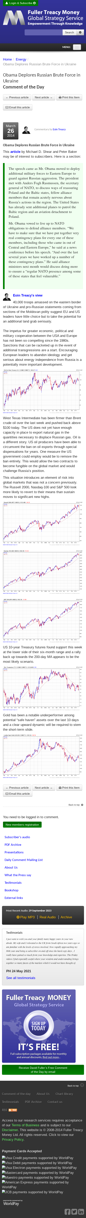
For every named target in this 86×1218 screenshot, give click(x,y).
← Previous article (17, 97)
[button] (80, 32)
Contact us (55, 1102)
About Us (43, 1094)
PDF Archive (33, 1102)
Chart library (64, 1094)
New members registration (22, 824)
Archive (66, 917)
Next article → (44, 97)
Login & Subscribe (20, 3)
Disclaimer (10, 1130)
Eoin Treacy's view (27, 295)
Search (69, 32)
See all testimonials (20, 978)
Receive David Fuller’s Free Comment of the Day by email (43, 1069)
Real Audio (48, 917)
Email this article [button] (19, 107)
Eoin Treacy (59, 129)
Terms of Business (25, 1125)
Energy (21, 59)
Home (7, 59)
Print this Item (70, 97)
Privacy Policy (12, 1139)
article (15, 152)
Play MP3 (27, 917)
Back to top (74, 805)
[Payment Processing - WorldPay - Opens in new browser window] (16, 1202)
